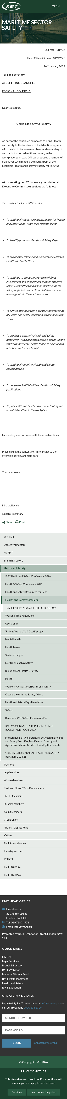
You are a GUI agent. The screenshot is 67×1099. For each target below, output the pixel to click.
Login (16, 1043)
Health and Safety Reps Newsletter (24, 702)
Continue (17, 1092)
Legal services (11, 772)
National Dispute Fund (16, 827)
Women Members (14, 780)
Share (9, 522)
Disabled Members (14, 803)
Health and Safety (14, 568)
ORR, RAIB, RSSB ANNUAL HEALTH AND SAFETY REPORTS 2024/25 (32, 754)
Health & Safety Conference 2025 (23, 584)
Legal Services (10, 961)
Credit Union (11, 819)
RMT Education (11, 987)
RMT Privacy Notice (15, 843)
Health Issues (12, 647)
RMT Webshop (11, 969)
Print (22, 522)
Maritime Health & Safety (19, 662)
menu (56, 6)
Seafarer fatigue (14, 655)
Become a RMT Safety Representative (26, 718)
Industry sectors (13, 851)
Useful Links (12, 623)
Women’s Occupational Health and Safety (28, 686)
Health (9, 678)
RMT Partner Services (15, 978)
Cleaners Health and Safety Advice (24, 694)
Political (8, 859)
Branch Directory (13, 560)
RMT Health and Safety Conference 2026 (28, 576)
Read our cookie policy (43, 1092)
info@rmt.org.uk (23, 926)
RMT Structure (12, 866)
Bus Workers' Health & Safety (21, 670)
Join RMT (9, 536)
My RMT (8, 552)
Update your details (14, 544)
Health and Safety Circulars (21, 599)
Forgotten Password (45, 1042)
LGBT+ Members (13, 796)
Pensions (9, 764)
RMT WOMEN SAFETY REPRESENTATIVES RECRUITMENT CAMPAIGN (29, 727)
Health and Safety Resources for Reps (26, 591)
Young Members (13, 811)
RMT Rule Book (12, 874)
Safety (9, 710)
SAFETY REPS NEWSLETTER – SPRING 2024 (31, 607)
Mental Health (13, 639)
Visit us (8, 835)
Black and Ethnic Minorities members (24, 788)
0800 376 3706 (33, 1007)
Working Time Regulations (20, 615)
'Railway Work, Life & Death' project (24, 631)
